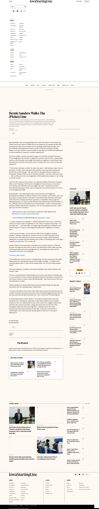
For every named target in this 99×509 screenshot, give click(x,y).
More (68, 480)
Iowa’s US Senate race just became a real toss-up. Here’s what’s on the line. (73, 461)
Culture (12, 52)
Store (11, 68)
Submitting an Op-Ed (84, 489)
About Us (12, 66)
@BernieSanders (17, 211)
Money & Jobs (14, 39)
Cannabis (21, 23)
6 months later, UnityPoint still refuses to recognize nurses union (17, 374)
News (26, 85)
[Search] (25, 6)
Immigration (13, 35)
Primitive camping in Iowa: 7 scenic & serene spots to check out (73, 421)
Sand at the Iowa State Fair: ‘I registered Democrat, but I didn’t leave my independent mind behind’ (75, 303)
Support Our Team (84, 487)
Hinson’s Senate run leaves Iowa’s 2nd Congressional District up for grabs (17, 364)
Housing (21, 33)
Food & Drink (22, 52)
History (47, 487)
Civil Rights (13, 25)
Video (11, 64)
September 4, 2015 (43, 217)
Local (37, 85)
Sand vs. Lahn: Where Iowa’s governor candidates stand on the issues (73, 451)
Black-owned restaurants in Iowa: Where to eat (75, 222)
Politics (21, 39)
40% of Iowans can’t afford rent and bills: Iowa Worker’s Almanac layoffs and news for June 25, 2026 (44, 364)
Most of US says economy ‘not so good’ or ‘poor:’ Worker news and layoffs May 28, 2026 (43, 374)
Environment (22, 31)
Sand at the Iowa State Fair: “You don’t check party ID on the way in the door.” (75, 316)
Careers (26, 505)
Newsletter (22, 66)
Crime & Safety (25, 485)
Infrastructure (22, 35)
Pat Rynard (11, 129)
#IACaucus (15, 213)
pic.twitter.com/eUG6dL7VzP (29, 213)
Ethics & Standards (13, 505)
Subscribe (79, 1)
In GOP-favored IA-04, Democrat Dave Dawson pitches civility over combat (76, 330)
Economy (12, 29)
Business (12, 23)
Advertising (13, 76)
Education (21, 29)
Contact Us (13, 72)
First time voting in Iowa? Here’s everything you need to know (75, 245)
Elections (12, 31)
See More (87, 403)
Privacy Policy (34, 505)
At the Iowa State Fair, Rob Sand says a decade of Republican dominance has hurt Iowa (75, 344)
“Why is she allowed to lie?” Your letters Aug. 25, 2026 (73, 441)
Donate (87, 1)
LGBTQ (21, 37)
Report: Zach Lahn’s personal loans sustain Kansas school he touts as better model (75, 233)
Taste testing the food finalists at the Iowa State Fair (75, 289)
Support (21, 505)
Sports (12, 45)
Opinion (21, 64)
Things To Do (22, 57)
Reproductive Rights (14, 499)
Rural (20, 41)
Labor (11, 37)
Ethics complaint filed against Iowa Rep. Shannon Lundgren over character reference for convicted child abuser (75, 257)
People (12, 57)
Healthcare (13, 33)
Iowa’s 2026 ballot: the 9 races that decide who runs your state (73, 431)
